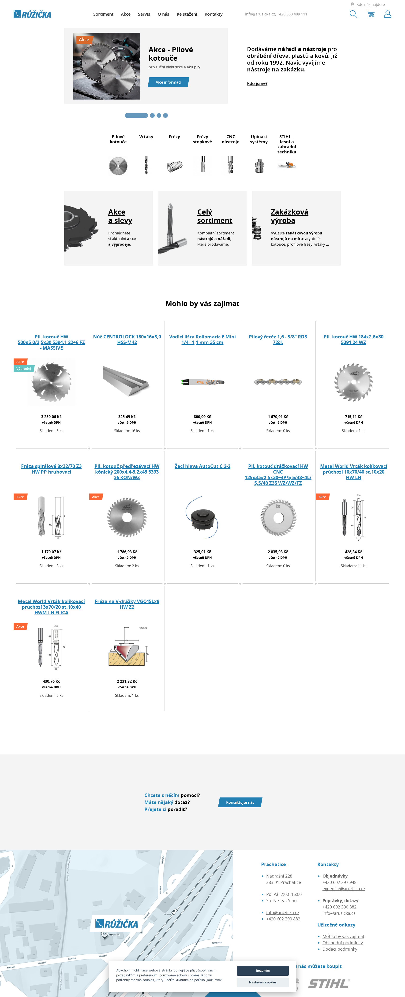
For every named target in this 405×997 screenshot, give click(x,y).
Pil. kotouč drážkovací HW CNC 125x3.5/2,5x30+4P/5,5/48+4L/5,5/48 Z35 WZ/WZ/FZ (278, 474)
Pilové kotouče (118, 139)
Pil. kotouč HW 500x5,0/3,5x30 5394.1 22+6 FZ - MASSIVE (51, 342)
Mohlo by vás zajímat (343, 936)
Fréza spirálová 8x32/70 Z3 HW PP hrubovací (51, 469)
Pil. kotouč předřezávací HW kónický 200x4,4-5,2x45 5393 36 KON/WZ (126, 472)
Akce (126, 14)
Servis (144, 14)
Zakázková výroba (289, 216)
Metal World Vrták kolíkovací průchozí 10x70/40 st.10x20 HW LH (353, 472)
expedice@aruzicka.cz (343, 888)
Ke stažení (187, 14)
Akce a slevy (120, 216)
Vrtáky (146, 136)
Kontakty (214, 14)
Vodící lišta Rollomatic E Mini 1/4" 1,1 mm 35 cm (202, 339)
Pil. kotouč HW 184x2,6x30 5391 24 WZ (353, 339)
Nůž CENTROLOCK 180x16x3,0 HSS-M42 (127, 339)
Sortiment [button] (103, 14)
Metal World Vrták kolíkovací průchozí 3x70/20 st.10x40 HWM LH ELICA (51, 607)
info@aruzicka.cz (260, 14)
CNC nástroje (231, 139)
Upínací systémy (259, 139)
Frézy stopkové (202, 139)
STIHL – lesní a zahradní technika (287, 144)
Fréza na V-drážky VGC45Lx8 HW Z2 (127, 604)
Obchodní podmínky (342, 942)
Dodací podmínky (339, 949)
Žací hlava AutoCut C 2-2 (202, 466)
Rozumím (263, 970)
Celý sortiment (214, 216)
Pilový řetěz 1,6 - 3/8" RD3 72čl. (278, 339)
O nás (163, 14)
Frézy (174, 136)
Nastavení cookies (263, 982)
